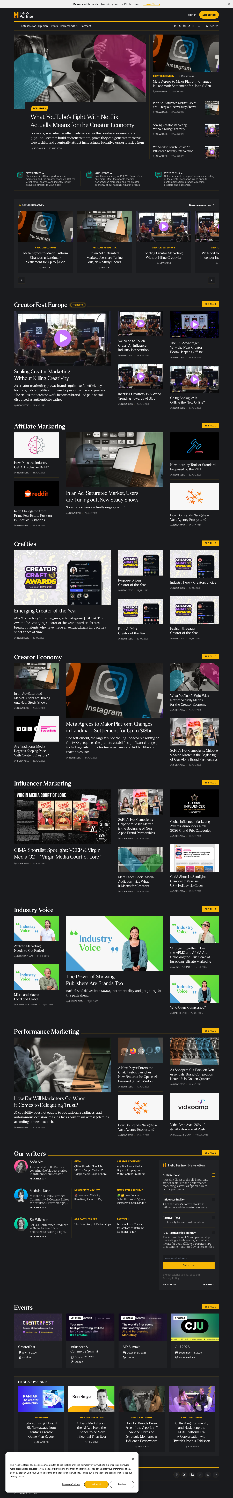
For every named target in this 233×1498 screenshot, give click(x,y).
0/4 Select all (170, 1284)
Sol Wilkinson (39, 1220)
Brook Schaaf (25, 956)
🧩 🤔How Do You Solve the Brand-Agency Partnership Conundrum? (131, 1199)
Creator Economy (163, 75)
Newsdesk (162, 91)
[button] (67, 26)
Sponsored (41, 1417)
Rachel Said (76, 1001)
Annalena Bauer (182, 966)
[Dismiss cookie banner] (133, 1459)
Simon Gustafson (27, 1004)
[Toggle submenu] (77, 26)
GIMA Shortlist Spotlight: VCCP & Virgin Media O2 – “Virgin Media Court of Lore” (91, 1170)
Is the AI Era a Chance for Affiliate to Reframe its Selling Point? (130, 1228)
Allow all (96, 1484)
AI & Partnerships (85, 1219)
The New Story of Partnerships (92, 1224)
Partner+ (123, 1219)
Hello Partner (29, 1493)
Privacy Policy (171, 1278)
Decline (122, 1484)
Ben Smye (93, 1441)
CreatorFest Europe (163, 247)
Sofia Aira (39, 148)
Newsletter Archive (87, 1190)
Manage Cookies (71, 1484)
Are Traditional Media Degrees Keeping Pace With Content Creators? (131, 1170)
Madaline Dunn (182, 1134)
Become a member (200, 205)
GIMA (77, 1161)
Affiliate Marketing (105, 247)
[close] (229, 4)
